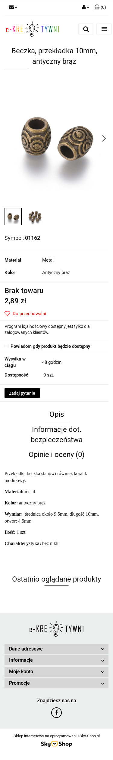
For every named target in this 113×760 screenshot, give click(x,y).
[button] (100, 7)
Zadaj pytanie (22, 393)
